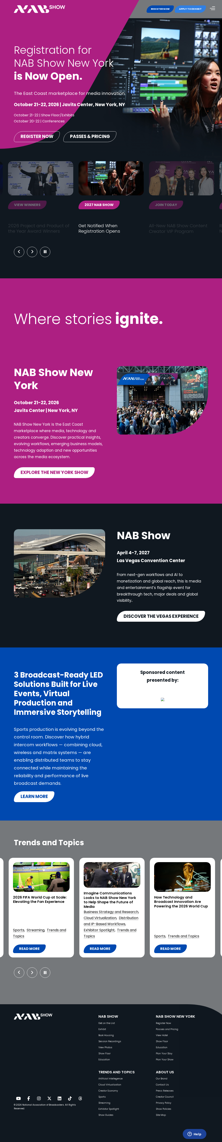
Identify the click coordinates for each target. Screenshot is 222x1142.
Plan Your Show (164, 1059)
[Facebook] (28, 1098)
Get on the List (106, 1023)
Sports (18, 930)
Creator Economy (108, 1090)
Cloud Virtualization (100, 917)
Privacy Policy (163, 1103)
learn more (34, 796)
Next (35, 252)
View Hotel (162, 1035)
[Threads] (80, 1098)
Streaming (35, 930)
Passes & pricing (90, 136)
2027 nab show (99, 204)
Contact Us (162, 1084)
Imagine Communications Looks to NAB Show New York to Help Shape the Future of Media (110, 900)
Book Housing (106, 1035)
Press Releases (165, 1090)
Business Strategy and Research (111, 911)
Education (104, 1059)
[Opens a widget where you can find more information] (194, 1134)
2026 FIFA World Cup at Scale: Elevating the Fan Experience (40, 899)
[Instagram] (38, 1098)
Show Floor (104, 1053)
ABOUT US (165, 1072)
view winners (27, 204)
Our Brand (161, 1078)
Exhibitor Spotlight (99, 930)
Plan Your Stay (164, 1053)
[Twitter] (49, 1098)
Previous (19, 252)
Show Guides (105, 1115)
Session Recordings (109, 1041)
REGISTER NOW (160, 9)
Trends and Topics (183, 936)
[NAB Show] (46, 9)
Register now (37, 136)
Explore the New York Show (54, 472)
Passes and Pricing (167, 1029)
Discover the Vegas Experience (161, 616)
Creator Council (165, 1096)
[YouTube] (18, 1098)
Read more (29, 949)
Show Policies (163, 1109)
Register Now (163, 1023)
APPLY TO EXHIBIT (190, 9)
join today (166, 204)
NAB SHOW (108, 1016)
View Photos (105, 1047)
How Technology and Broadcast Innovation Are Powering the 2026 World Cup (181, 902)
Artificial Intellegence (110, 1078)
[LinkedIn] (59, 1098)
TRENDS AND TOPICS (116, 1072)
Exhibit (102, 1029)
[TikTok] (69, 1098)
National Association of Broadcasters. (43, 1104)
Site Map (161, 1115)
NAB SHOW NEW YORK (175, 1016)
